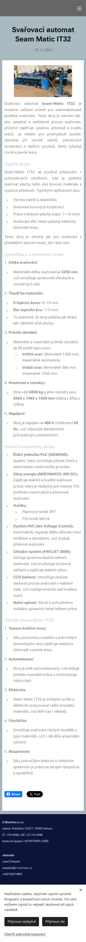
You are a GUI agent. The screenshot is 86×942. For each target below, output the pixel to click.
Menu (79, 8)
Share (15, 794)
